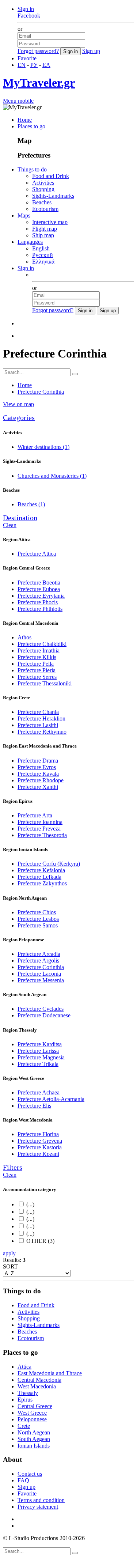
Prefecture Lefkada (39, 877)
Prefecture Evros (37, 767)
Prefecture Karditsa (40, 1044)
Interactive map (50, 222)
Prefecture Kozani (38, 1154)
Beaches (42, 202)
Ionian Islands (34, 1445)
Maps (24, 215)
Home (25, 120)
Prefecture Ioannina (40, 822)
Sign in (26, 9)
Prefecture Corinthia (41, 967)
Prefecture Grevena (40, 1141)
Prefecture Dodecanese (44, 1015)
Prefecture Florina (38, 1134)
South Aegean (34, 1439)
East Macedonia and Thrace (50, 1373)
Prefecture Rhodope (41, 780)
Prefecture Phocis (38, 602)
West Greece (32, 1413)
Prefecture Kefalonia (41, 870)
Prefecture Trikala (38, 1064)
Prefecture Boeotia (39, 582)
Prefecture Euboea (39, 589)
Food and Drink (50, 176)
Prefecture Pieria (37, 670)
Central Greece (35, 1406)
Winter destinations (43, 447)
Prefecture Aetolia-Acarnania (51, 1099)
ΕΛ (46, 65)
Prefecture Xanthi (38, 787)
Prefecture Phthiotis (40, 609)
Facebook (29, 15)
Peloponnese (32, 1419)
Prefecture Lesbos (38, 919)
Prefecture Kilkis (37, 657)
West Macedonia (37, 1386)
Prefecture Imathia (39, 650)
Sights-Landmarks (53, 196)
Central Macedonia (39, 1380)
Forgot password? (38, 51)
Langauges (30, 242)
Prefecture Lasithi (38, 725)
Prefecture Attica (37, 554)
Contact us (30, 1474)
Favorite (27, 58)
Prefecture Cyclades (41, 1009)
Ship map (43, 235)
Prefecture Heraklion (41, 718)
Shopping (43, 189)
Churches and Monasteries (52, 476)
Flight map (44, 229)
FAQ (23, 1480)
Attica (24, 1367)
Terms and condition (41, 1500)
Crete (24, 1426)
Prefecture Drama (38, 760)
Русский (42, 255)
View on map (18, 404)
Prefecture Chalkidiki (42, 644)
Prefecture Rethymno (42, 732)
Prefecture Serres (37, 677)
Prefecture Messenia (41, 980)
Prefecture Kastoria (40, 1147)
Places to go (31, 126)
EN (22, 65)
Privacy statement (38, 1507)
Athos (24, 637)
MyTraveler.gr (39, 82)
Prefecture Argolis (38, 960)
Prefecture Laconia (39, 974)
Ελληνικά (43, 261)
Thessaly (28, 1393)
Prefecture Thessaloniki (45, 683)
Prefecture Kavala (38, 774)
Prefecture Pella (36, 664)
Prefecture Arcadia (39, 954)
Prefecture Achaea (39, 1092)
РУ (34, 65)
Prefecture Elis (34, 1106)
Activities (43, 182)
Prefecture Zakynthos (42, 883)
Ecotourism (45, 209)
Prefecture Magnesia (41, 1057)
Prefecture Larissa (38, 1051)
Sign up (91, 51)
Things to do (32, 169)
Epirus (25, 1399)
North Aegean (34, 1432)
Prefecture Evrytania (41, 596)
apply (9, 1253)
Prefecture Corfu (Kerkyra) (49, 864)
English (41, 248)
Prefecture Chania (38, 712)
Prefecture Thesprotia (42, 835)
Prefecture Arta (35, 815)
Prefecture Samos (38, 925)
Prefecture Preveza (39, 828)
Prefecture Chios (37, 912)
